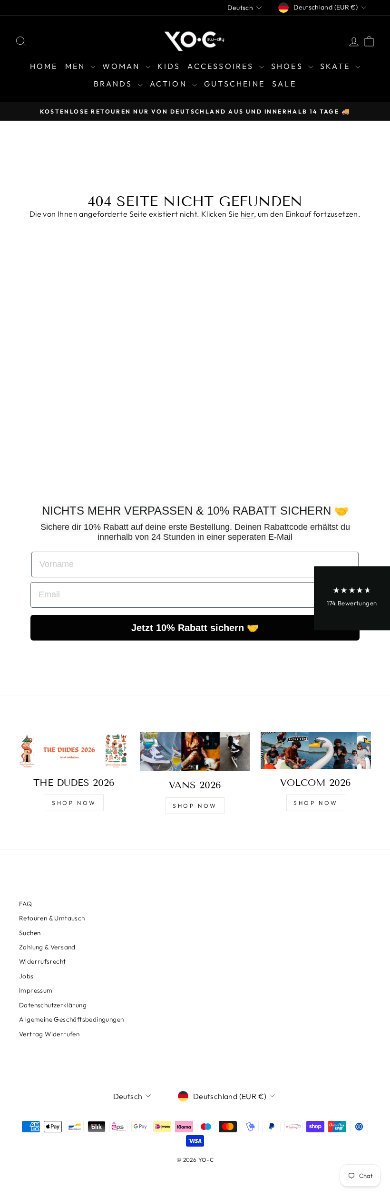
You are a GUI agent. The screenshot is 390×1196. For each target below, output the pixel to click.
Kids (169, 66)
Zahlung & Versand (47, 947)
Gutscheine (234, 83)
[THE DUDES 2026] (74, 750)
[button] (352, 598)
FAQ (25, 903)
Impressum (36, 990)
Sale (284, 83)
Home (44, 66)
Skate (336, 66)
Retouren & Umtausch (52, 918)
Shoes (288, 66)
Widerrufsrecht (42, 961)
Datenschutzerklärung (53, 1005)
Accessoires (221, 66)
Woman (122, 66)
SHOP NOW (74, 802)
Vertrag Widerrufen (49, 1034)
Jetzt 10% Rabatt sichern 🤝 (195, 627)
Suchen (29, 932)
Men (76, 66)
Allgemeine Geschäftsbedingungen (71, 1019)
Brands (114, 83)
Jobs (26, 976)
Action (170, 83)
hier (247, 214)
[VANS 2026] (195, 751)
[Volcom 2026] (316, 750)
